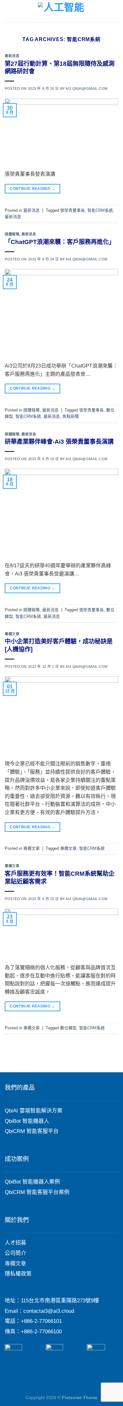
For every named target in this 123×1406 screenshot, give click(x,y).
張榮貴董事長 (72, 210)
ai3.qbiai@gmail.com (87, 88)
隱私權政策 (18, 1274)
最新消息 (12, 56)
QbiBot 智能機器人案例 (32, 1182)
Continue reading (32, 188)
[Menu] (8, 11)
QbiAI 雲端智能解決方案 (33, 1111)
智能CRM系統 (100, 210)
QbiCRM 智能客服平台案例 (37, 1192)
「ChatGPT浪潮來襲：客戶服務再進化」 (60, 242)
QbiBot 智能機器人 (27, 1121)
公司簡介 (15, 1253)
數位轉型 (68, 1028)
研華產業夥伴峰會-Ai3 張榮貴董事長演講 (59, 441)
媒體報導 (12, 234)
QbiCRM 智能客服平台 (32, 1131)
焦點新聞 (70, 416)
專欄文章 (12, 634)
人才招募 (15, 1243)
